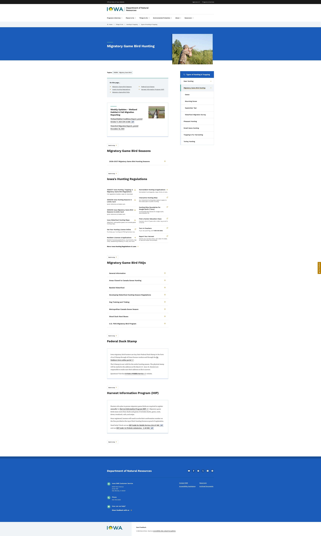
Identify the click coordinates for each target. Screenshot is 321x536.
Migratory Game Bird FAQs (121, 92)
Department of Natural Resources (137, 9)
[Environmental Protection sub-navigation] (171, 18)
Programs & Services (208, 2)
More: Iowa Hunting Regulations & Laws (121, 246)
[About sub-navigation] (180, 18)
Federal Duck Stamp (147, 86)
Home (110, 24)
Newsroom (203, 483)
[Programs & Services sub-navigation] (122, 18)
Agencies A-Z (196, 2)
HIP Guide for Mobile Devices (146, 425)
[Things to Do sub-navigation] (149, 18)
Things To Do (119, 24)
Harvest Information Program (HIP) (152, 89)
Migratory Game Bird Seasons (122, 86)
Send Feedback (141, 527)
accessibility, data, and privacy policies (164, 531)
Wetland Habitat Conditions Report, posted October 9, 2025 (126, 120)
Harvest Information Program (133, 409)
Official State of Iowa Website (115, 2)
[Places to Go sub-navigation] (135, 18)
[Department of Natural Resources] (115, 9)
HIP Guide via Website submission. (134, 428)
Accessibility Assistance (187, 486)
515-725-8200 (116, 500)
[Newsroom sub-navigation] (193, 18)
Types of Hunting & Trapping (149, 24)
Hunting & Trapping (132, 24)
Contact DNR (183, 483)
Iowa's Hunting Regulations (121, 89)
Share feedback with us (120, 510)
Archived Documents (206, 486)
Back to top (111, 145)
